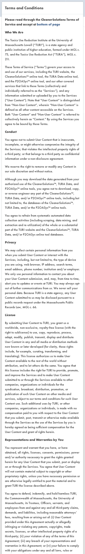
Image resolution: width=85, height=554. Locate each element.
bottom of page (48, 24)
